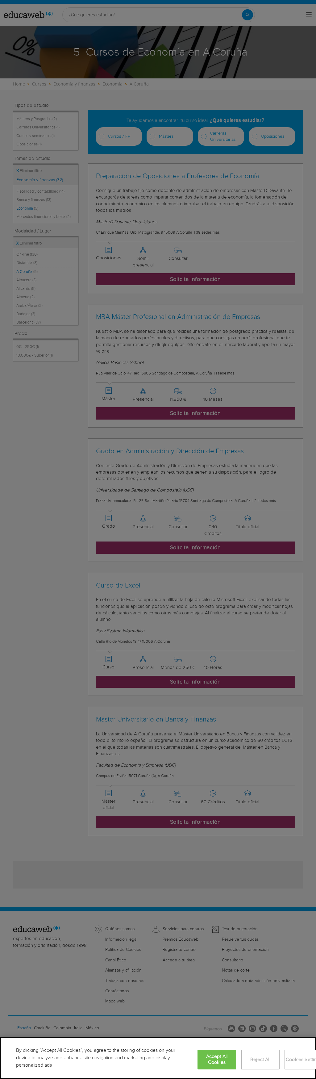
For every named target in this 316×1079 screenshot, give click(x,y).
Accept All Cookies (217, 1059)
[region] (158, 1058)
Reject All (260, 1060)
